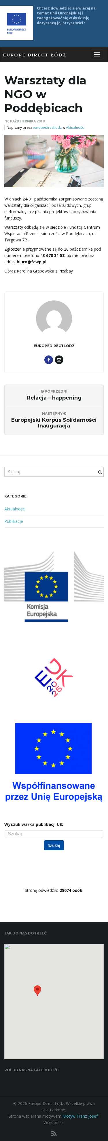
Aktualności (75, 127)
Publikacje (13, 521)
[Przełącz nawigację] (97, 54)
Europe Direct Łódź (34, 55)
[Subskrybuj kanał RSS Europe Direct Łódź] (54, 1133)
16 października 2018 (25, 121)
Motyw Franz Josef (80, 1116)
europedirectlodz (47, 127)
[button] (37, 992)
